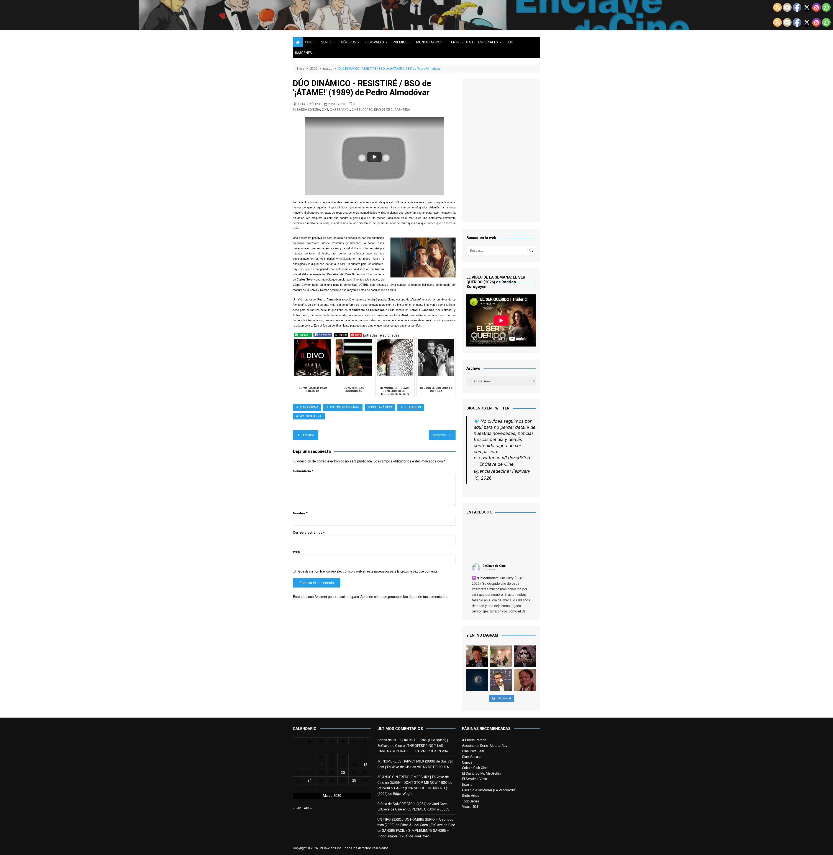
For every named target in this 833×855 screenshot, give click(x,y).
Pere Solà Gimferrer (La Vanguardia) (489, 790)
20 (343, 773)
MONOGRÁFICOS (429, 42)
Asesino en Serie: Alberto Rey (484, 746)
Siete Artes (470, 796)
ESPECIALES (488, 42)
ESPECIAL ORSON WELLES (428, 809)
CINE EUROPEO (362, 109)
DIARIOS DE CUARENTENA (392, 109)
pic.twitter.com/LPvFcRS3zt (502, 457)
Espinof (468, 784)
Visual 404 (470, 807)
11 (321, 765)
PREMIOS (400, 42)
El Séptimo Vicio (474, 779)
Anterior (308, 435)
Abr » (308, 808)
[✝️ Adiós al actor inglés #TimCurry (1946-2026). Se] (477, 656)
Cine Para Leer (473, 751)
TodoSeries (471, 801)
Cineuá (467, 762)
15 (365, 765)
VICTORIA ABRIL (310, 416)
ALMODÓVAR (308, 407)
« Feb (297, 808)
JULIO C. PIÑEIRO (308, 104)
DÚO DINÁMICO (381, 407)
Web (296, 552)
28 (354, 780)
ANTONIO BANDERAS (344, 407)
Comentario (303, 471)
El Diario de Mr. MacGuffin (481, 773)
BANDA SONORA (308, 109)
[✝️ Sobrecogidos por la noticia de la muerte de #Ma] (501, 680)
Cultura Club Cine (475, 768)
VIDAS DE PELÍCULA (433, 767)
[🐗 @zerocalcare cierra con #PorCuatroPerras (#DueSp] (525, 656)
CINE (309, 42)
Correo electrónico (309, 533)
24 (310, 780)
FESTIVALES (374, 42)
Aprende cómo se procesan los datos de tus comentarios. (404, 597)
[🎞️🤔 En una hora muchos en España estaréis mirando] (477, 680)
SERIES (327, 42)
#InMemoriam (487, 578)
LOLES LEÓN (412, 407)
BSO (510, 42)
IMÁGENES (303, 53)
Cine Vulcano (472, 757)
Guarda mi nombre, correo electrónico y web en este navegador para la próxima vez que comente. (368, 571)
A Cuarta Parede (474, 740)
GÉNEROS (348, 42)
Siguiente (439, 435)
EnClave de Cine (494, 566)
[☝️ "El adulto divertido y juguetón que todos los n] (525, 680)
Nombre (300, 513)
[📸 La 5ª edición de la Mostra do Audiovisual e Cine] (501, 656)
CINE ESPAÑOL (340, 109)
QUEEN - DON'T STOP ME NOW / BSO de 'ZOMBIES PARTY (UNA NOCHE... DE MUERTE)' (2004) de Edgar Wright (414, 788)
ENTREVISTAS (462, 42)
